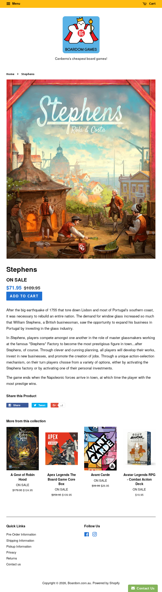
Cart (152, 3)
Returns (11, 558)
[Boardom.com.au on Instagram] (94, 535)
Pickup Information (18, 546)
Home (10, 74)
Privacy (11, 552)
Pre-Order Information (21, 534)
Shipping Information (20, 540)
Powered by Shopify (106, 583)
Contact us (13, 564)
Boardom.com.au (79, 583)
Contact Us (145, 588)
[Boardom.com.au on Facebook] (86, 535)
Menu (15, 3)
